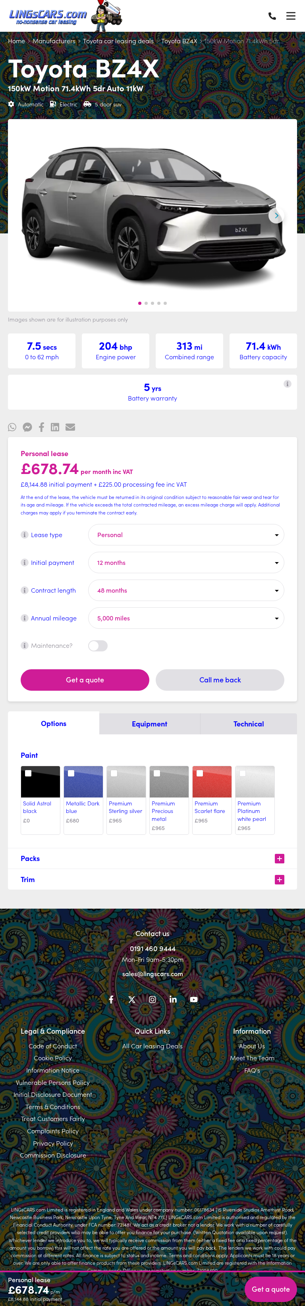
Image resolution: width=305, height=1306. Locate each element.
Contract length (53, 590)
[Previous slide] (29, 215)
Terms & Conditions (52, 1106)
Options (53, 723)
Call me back (220, 679)
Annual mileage (54, 617)
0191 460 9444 (153, 948)
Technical (249, 723)
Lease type (46, 534)
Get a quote (85, 679)
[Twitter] (132, 1000)
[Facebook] (111, 1000)
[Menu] (291, 16)
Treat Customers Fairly (53, 1118)
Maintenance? (52, 645)
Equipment (149, 723)
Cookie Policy (53, 1057)
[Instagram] (152, 1000)
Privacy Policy (53, 1142)
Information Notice (52, 1069)
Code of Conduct (53, 1045)
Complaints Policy (53, 1130)
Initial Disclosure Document (53, 1094)
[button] (139, 303)
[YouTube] (193, 1000)
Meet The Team (252, 1057)
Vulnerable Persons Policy (53, 1082)
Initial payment (52, 562)
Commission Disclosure (53, 1154)
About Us (252, 1045)
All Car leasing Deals (152, 1045)
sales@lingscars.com (152, 973)
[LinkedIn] (173, 1000)
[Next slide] (276, 215)
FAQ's (252, 1069)
